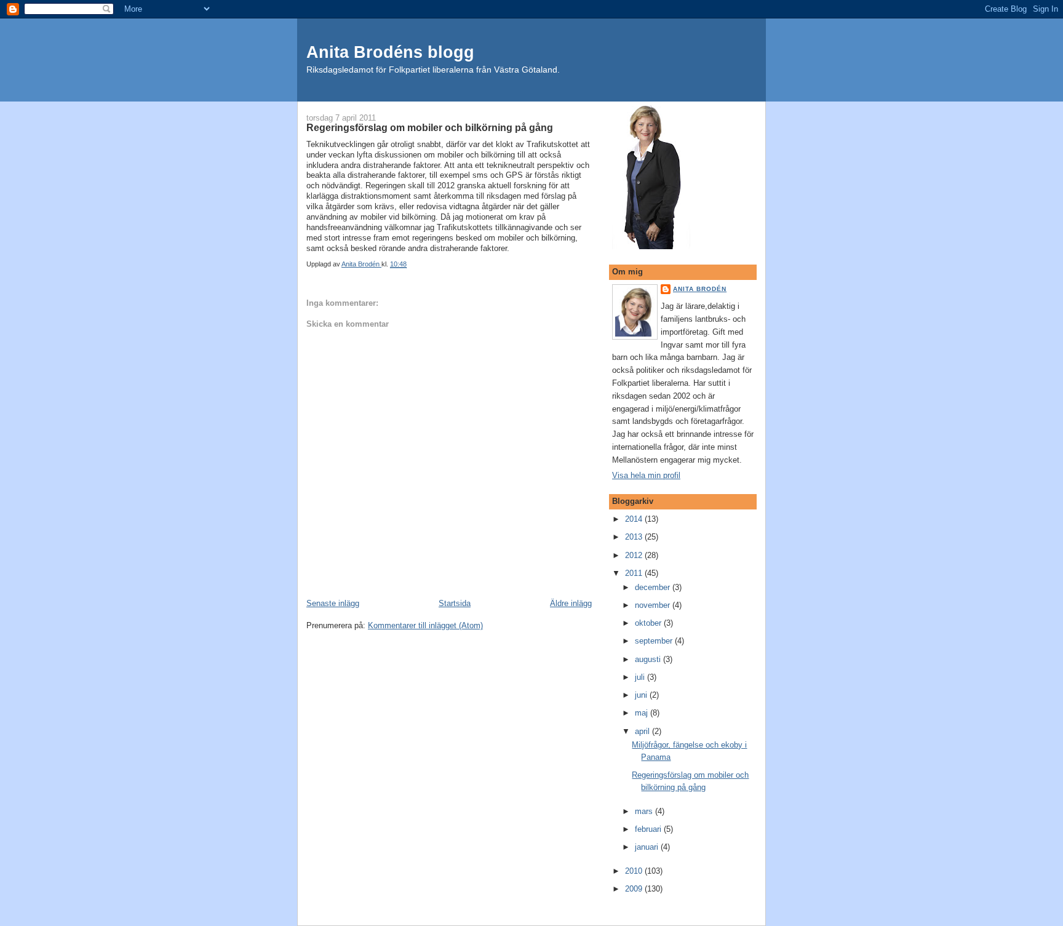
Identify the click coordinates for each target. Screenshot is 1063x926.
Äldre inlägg (571, 603)
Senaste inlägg (332, 603)
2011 (635, 573)
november (653, 605)
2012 (635, 555)
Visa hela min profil (646, 475)
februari (649, 829)
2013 (635, 536)
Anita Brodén (700, 288)
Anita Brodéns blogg (390, 52)
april (643, 731)
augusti (649, 659)
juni (642, 695)
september (655, 640)
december (653, 587)
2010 (635, 871)
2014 (635, 519)
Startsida (455, 603)
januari (648, 847)
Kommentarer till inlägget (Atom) (425, 625)
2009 (635, 888)
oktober (649, 623)
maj (642, 712)
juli (641, 677)
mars (645, 811)
